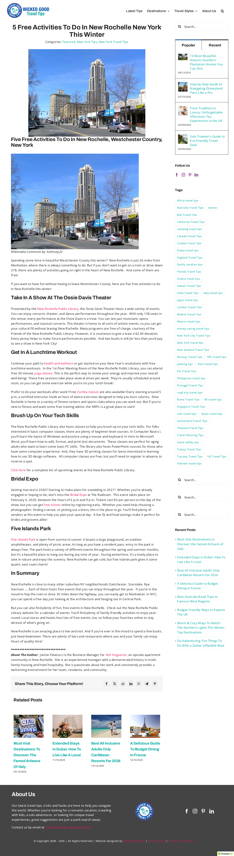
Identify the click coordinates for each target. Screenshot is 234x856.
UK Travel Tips (216, 456)
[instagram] (195, 811)
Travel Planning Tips (190, 435)
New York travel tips (190, 342)
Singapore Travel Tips (191, 406)
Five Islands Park (23, 539)
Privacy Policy (156, 841)
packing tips (185, 364)
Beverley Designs (134, 841)
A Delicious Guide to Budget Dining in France (145, 749)
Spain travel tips (211, 413)
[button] (222, 11)
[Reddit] (123, 684)
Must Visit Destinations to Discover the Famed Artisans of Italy (27, 755)
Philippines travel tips (191, 378)
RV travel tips (213, 399)
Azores (212, 207)
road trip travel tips (189, 392)
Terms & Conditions (181, 841)
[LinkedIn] (131, 684)
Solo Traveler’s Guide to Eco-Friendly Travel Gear (207, 140)
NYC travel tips (216, 357)
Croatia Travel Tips (189, 243)
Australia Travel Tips (190, 207)
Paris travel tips (208, 364)
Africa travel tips (187, 200)
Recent (215, 45)
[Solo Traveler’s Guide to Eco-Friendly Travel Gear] (183, 136)
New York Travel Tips (114, 42)
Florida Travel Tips (189, 271)
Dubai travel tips (188, 250)
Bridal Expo (78, 495)
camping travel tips (189, 229)
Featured (68, 42)
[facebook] (186, 811)
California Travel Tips (191, 222)
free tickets (52, 505)
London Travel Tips (189, 307)
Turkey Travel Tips (189, 449)
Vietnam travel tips (189, 463)
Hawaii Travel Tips (189, 286)
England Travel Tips (189, 257)
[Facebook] (107, 684)
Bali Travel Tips (187, 215)
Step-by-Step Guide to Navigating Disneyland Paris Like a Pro (206, 88)
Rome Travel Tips (188, 399)
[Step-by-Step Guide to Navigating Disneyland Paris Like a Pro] (183, 84)
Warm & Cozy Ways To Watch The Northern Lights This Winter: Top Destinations (201, 627)
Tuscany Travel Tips (190, 456)
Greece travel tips (188, 278)
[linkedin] (211, 811)
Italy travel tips (213, 293)
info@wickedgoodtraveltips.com (68, 827)
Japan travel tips (187, 300)
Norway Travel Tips (189, 357)
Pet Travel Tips (186, 371)
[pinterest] (203, 811)
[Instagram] (183, 175)
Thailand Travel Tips (190, 428)
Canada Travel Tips (189, 236)
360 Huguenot (116, 655)
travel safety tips (188, 442)
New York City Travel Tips (193, 335)
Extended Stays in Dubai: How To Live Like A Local (66, 749)
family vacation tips (190, 264)
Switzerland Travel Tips (192, 421)
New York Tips (87, 42)
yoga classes (42, 373)
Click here (18, 470)
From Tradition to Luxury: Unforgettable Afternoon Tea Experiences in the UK (206, 114)
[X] (115, 684)
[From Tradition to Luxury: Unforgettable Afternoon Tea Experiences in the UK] (183, 108)
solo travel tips (186, 413)
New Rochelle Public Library (57, 309)
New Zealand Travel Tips (193, 350)
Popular (188, 45)
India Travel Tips (188, 293)
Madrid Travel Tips (189, 314)
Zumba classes (87, 392)
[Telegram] (147, 684)
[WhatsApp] (139, 684)
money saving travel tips (193, 328)
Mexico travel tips (188, 321)
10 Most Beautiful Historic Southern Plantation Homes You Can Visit (206, 62)
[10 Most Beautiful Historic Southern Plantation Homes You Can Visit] (183, 56)
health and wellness (58, 363)
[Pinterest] (155, 684)
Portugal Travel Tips (190, 385)
